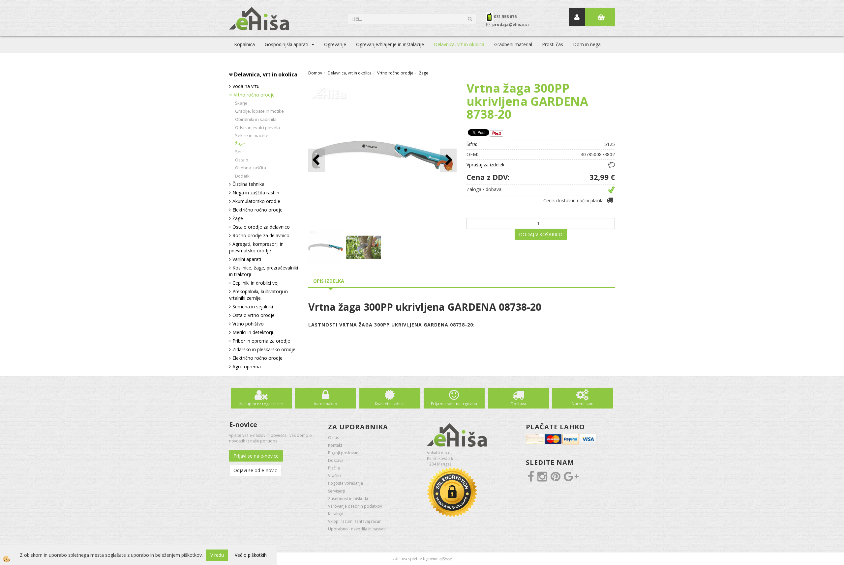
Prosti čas (552, 44)
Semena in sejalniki (252, 306)
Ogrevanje (335, 44)
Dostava (518, 404)
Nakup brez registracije (261, 404)
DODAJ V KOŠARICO (540, 234)
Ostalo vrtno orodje (253, 315)
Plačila (334, 468)
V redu (217, 555)
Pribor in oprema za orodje (261, 341)
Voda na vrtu (245, 86)
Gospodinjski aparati (286, 44)
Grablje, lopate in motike (259, 111)
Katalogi (335, 514)
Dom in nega (587, 44)
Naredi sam (582, 404)
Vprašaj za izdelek (485, 164)
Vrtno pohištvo (248, 324)
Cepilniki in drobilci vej (255, 283)
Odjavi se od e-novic (255, 470)
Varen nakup (325, 404)
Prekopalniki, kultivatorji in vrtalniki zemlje (258, 294)
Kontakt (335, 445)
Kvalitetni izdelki (390, 404)
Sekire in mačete (251, 135)
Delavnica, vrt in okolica (459, 44)
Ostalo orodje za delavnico (261, 227)
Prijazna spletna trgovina (454, 404)
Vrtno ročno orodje (254, 95)
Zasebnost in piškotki (348, 498)
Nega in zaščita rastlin (255, 192)
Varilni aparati (246, 259)
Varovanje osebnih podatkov (355, 506)
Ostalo (241, 160)
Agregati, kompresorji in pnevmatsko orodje (256, 247)
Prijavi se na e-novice (256, 456)
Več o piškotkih (251, 555)
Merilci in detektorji (252, 332)
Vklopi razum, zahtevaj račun (354, 521)
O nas (333, 437)
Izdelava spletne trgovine (415, 558)
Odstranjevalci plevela (257, 127)
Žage (240, 144)
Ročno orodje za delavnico (260, 235)
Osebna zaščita (250, 168)
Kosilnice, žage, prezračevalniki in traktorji (263, 271)
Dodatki (243, 176)
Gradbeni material (513, 44)
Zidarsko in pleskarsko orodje (263, 349)
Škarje (241, 103)
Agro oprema (246, 366)
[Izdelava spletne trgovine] (445, 558)
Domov (315, 73)
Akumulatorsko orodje (256, 201)
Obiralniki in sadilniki (255, 119)
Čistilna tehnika (248, 184)
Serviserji (336, 491)
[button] (448, 160)
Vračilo (334, 475)
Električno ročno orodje (257, 210)
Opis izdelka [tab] (328, 281)
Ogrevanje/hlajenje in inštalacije (390, 44)
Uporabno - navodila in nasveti (357, 529)
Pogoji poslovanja (345, 453)
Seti (239, 152)
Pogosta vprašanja (345, 483)
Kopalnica (244, 44)
